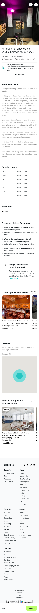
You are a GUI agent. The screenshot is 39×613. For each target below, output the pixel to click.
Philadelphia (24, 490)
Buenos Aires (24, 499)
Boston (22, 493)
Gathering (8, 518)
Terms (19, 593)
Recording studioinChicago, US (12, 56)
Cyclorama (8, 568)
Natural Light (9, 563)
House (22, 512)
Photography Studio (11, 566)
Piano (6, 577)
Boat (21, 529)
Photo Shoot (9, 512)
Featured (6, 409)
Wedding (7, 524)
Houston (23, 484)
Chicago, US (6, 354)
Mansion (23, 532)
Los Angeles (24, 476)
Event (6, 521)
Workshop (8, 526)
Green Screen (9, 571)
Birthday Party (9, 538)
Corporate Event (10, 541)
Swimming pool (25, 535)
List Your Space (9, 473)
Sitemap (19, 598)
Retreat (7, 529)
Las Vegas (23, 487)
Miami (22, 473)
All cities (23, 504)
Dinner (6, 532)
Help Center (8, 482)
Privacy (19, 595)
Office (22, 524)
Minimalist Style (10, 557)
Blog (5, 476)
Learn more (13, 278)
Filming (7, 515)
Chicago (23, 496)
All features (8, 580)
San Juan (23, 501)
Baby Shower (9, 535)
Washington (24, 482)
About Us (7, 479)
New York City (25, 479)
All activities (8, 543)
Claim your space (19, 74)
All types (23, 538)
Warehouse (24, 526)
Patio (6, 574)
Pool (5, 554)
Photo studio (24, 518)
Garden (7, 560)
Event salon (24, 515)
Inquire (31, 608)
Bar (21, 521)
